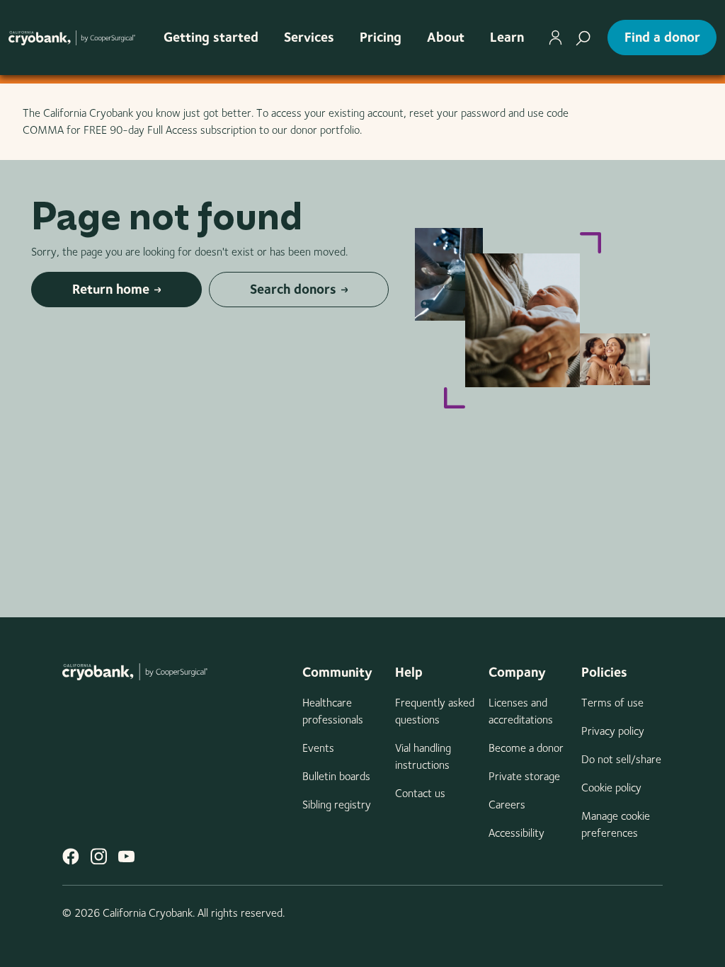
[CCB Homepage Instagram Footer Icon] (99, 856)
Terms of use (612, 702)
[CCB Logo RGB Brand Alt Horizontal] (71, 37)
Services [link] (309, 37)
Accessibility (516, 833)
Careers (507, 804)
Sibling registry (336, 804)
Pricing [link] (380, 37)
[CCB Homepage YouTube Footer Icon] (126, 856)
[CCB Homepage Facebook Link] (70, 856)
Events (318, 748)
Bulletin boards (336, 776)
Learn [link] (507, 37)
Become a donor (526, 748)
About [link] (445, 37)
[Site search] (583, 37)
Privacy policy (612, 731)
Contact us (420, 793)
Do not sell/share (621, 759)
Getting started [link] (211, 37)
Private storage (524, 776)
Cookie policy (611, 787)
